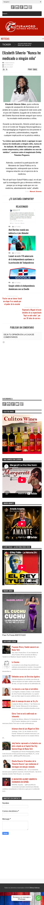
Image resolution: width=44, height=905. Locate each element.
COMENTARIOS (9, 63)
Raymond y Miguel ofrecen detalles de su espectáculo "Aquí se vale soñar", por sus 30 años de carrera (31, 314)
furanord (26, 7)
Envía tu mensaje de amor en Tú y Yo (25, 701)
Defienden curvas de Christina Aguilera (26, 676)
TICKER (6, 44)
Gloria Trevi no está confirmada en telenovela (24, 715)
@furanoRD (17, 7)
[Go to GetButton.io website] (38, 902)
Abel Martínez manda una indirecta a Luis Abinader (19, 231)
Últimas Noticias (34, 888)
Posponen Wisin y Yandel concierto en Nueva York (25, 648)
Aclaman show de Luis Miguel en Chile (25, 728)
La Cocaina (15, 662)
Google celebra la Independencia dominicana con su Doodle (22, 287)
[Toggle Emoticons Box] (3, 342)
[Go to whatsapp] (38, 898)
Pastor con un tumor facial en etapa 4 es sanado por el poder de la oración (12, 301)
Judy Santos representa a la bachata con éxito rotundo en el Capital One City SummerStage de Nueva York (26, 746)
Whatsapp (30, 7)
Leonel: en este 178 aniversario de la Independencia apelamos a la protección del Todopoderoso (21, 259)
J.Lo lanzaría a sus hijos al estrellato (25, 689)
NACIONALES (8, 65)
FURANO (21, 7)
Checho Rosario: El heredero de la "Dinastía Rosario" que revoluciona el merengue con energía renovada (25, 764)
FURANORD (13, 7)
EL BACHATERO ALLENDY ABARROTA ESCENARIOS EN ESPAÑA (24, 780)
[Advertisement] (17, 857)
